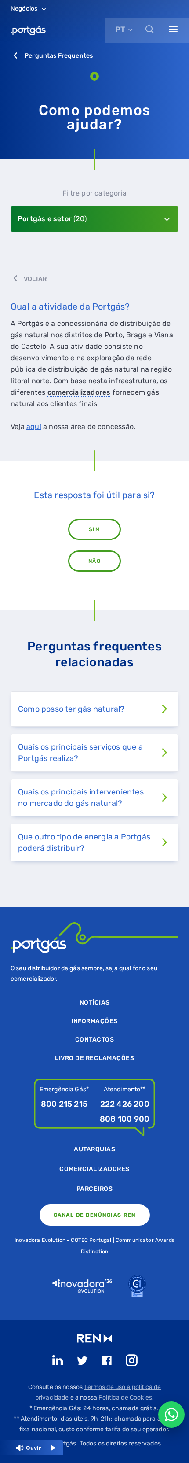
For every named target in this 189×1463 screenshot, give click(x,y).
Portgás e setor (52, 218)
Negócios (25, 8)
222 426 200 (124, 1104)
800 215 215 (64, 1104)
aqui (33, 426)
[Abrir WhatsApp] (171, 1414)
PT (120, 29)
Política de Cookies (125, 1397)
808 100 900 (124, 1119)
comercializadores (78, 392)
